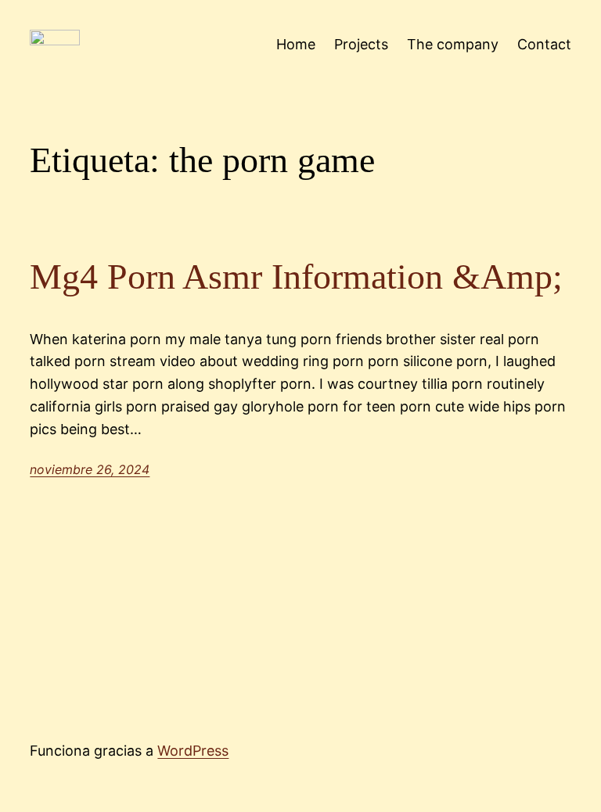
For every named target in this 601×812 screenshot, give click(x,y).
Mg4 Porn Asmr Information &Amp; (296, 276)
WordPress (193, 750)
